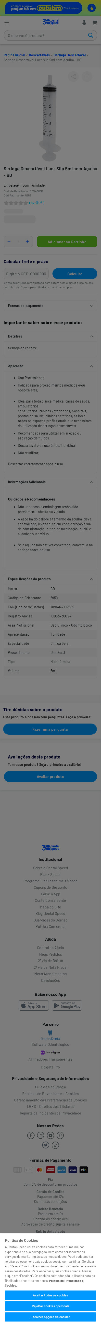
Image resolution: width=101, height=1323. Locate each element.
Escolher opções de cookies (50, 1317)
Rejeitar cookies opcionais (50, 1306)
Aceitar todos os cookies (50, 1295)
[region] (50, 1278)
